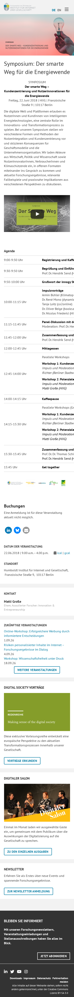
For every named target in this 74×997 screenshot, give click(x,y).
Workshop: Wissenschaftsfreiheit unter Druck (34, 658)
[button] (8, 530)
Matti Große (12, 601)
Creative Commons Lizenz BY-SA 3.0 (58, 991)
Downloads (16, 978)
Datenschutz (44, 978)
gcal (67, 553)
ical (59, 553)
